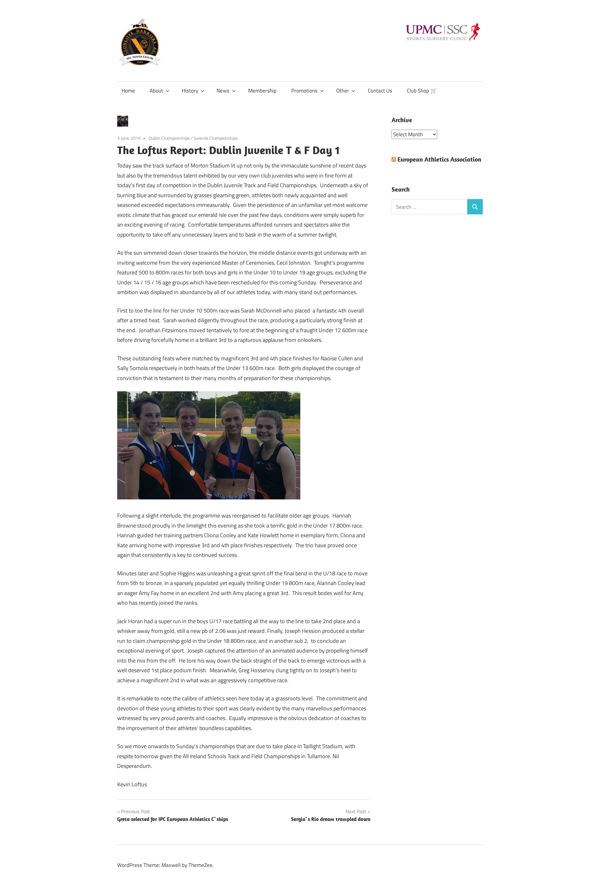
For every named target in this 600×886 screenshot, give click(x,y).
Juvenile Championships (216, 138)
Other (342, 91)
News (223, 91)
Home (128, 91)
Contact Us (380, 91)
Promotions (304, 91)
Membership (262, 91)
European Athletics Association (439, 159)
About (156, 91)
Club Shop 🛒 (422, 91)
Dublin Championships (169, 138)
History (190, 91)
